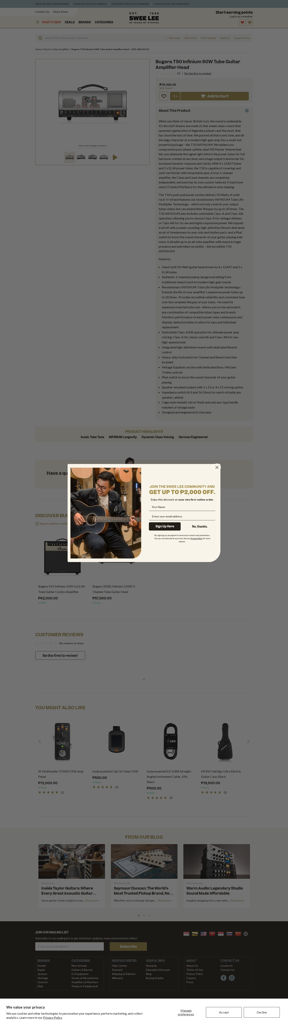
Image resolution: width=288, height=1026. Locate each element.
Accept (224, 1012)
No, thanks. (199, 527)
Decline (262, 1012)
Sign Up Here (165, 526)
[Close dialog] (217, 467)
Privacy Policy (52, 1017)
